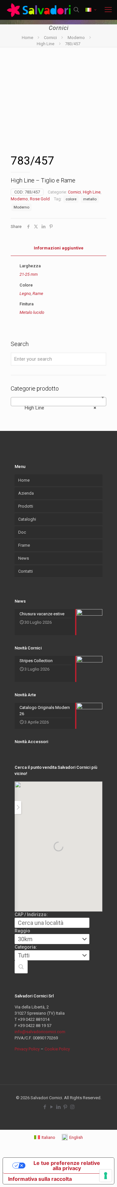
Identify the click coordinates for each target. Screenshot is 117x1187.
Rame (37, 293)
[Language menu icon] (90, 10)
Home (27, 37)
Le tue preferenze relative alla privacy (66, 1165)
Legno (25, 293)
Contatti (25, 571)
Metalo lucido (32, 312)
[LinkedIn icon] (58, 1107)
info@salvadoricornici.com (40, 1031)
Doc (22, 532)
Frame (24, 545)
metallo (90, 199)
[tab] (58, 248)
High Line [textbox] (56, 408)
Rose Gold (40, 198)
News (23, 558)
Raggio (22, 930)
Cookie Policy (57, 1049)
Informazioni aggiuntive (59, 248)
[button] (21, 966)
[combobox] (58, 401)
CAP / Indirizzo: (31, 914)
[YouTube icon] (51, 1107)
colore (71, 199)
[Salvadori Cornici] (40, 10)
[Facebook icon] (45, 1107)
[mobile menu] (108, 9)
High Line (45, 43)
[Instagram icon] (72, 1107)
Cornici (50, 37)
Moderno (76, 37)
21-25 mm (29, 274)
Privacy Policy (27, 1049)
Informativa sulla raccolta (40, 1179)
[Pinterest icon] (65, 1107)
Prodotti (25, 506)
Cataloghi (27, 519)
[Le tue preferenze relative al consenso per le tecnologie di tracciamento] (105, 1175)
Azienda (26, 493)
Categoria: (26, 947)
